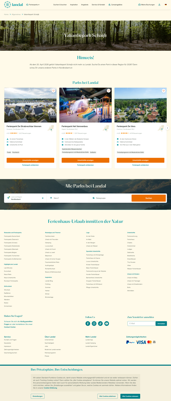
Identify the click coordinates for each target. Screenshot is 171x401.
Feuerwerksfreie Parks (52, 262)
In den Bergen (90, 243)
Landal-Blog (49, 281)
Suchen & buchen (60, 5)
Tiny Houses (131, 262)
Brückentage (49, 297)
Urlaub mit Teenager (133, 281)
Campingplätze (116, 5)
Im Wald (88, 239)
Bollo (129, 287)
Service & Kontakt (98, 5)
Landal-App (89, 340)
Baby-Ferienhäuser (92, 268)
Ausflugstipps (49, 265)
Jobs (46, 346)
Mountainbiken (9, 296)
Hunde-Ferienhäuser (92, 274)
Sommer (47, 287)
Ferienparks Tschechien (11, 256)
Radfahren (7, 293)
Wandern (7, 299)
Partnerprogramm (50, 353)
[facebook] (88, 325)
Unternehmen (49, 340)
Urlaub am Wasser (92, 246)
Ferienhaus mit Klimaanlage (95, 255)
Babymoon (48, 256)
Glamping (48, 243)
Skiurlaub (7, 290)
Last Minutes (8, 268)
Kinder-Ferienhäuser (92, 264)
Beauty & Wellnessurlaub (53, 272)
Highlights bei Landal (11, 264)
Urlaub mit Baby (132, 277)
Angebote (84, 5)
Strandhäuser (131, 259)
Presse (47, 356)
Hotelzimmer (131, 246)
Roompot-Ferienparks (11, 281)
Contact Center (10, 327)
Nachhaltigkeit (49, 343)
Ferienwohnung (132, 236)
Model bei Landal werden (53, 349)
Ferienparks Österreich (11, 239)
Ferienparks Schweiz (10, 243)
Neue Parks (7, 274)
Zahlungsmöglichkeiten (11, 349)
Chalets (129, 243)
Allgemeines (16, 14)
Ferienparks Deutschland (12, 236)
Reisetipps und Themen (52, 232)
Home (6, 14)
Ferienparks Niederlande (12, 246)
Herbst (47, 290)
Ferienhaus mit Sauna (93, 258)
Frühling (47, 284)
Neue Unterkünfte (10, 277)
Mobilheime (131, 256)
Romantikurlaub (50, 269)
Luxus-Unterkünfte (92, 261)
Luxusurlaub (49, 246)
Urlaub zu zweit (50, 252)
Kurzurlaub (7, 271)
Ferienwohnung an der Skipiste (96, 271)
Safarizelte (130, 252)
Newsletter (7, 343)
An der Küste (90, 236)
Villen (129, 265)
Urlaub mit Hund (50, 249)
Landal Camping (91, 343)
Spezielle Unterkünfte (93, 251)
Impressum (7, 346)
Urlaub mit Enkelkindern (134, 284)
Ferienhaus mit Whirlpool (94, 284)
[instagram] (94, 325)
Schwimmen (8, 306)
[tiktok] (100, 325)
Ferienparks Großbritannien (12, 259)
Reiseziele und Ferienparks (13, 232)
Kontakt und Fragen (10, 340)
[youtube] (106, 325)
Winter (47, 294)
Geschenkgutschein (10, 353)
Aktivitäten (130, 290)
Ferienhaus (130, 239)
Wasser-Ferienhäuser (134, 269)
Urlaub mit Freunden (51, 239)
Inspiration (74, 5)
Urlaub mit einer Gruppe (52, 259)
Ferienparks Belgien (10, 252)
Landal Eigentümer (91, 346)
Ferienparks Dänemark (11, 249)
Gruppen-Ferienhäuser (93, 281)
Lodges (129, 249)
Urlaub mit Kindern (133, 274)
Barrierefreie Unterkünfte (94, 277)
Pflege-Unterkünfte (92, 287)
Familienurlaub (49, 236)
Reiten (6, 303)
